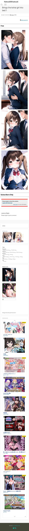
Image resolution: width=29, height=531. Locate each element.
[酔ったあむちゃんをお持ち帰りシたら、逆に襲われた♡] (14, 443)
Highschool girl (6, 256)
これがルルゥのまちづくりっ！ (9, 373)
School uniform (6, 252)
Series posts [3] (24, 20)
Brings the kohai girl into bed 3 (9, 312)
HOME (4, 354)
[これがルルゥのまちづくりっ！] (14, 365)
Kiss (14, 259)
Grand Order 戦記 (7, 393)
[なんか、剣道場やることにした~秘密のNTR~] (14, 482)
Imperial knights (6, 510)
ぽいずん (5, 512)
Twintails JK (14, 250)
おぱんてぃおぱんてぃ (7, 433)
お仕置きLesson (6, 432)
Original (12, 14)
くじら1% (5, 472)
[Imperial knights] (14, 502)
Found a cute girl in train (7, 282)
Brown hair (12, 256)
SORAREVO (5, 355)
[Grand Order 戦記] (14, 384)
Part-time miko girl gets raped (9, 297)
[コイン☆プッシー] (14, 463)
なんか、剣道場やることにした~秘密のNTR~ (12, 491)
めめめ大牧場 (5, 414)
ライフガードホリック (7, 334)
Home (11, 254)
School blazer (13, 252)
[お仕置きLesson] (14, 423)
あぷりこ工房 (5, 374)
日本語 (3, 225)
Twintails (17, 256)
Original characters (7, 250)
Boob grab (5, 259)
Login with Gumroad (7, 202)
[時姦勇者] (14, 404)
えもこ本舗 (5, 453)
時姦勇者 (5, 412)
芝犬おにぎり (5, 492)
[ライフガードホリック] (14, 328)
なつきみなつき (16, 525)
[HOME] (14, 345)
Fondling (10, 259)
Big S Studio (5, 335)
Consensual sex (6, 254)
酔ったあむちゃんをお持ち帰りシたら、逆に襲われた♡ (14, 452)
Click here (15, 204)
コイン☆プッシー (6, 471)
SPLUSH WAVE (6, 394)
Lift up (4, 261)
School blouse (19, 252)
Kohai (21, 256)
